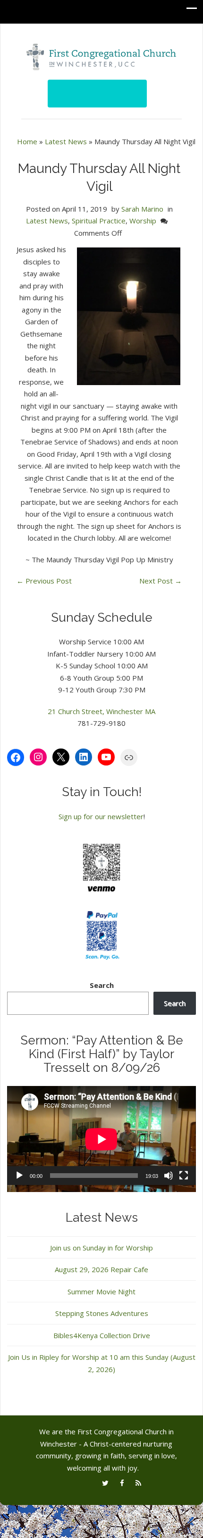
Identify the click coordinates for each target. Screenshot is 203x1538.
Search (102, 985)
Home (27, 141)
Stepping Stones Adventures (101, 1313)
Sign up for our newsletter (101, 816)
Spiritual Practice (99, 220)
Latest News (66, 141)
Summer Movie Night (101, 1291)
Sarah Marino (142, 209)
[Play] (19, 1175)
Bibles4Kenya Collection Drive (101, 1335)
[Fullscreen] (183, 1175)
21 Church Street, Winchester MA (101, 711)
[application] (101, 1139)
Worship (142, 220)
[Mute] (168, 1175)
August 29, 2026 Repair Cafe (101, 1269)
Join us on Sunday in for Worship (101, 1247)
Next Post (160, 580)
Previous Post (44, 580)
